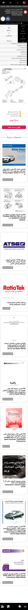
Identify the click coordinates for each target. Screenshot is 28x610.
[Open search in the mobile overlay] (17, 2)
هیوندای (7, 6)
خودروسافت (24, 6)
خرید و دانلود (6, 446)
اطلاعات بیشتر (6, 308)
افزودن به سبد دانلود (14, 127)
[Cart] (10, 3)
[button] (3, 2)
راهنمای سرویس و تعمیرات (15, 6)
